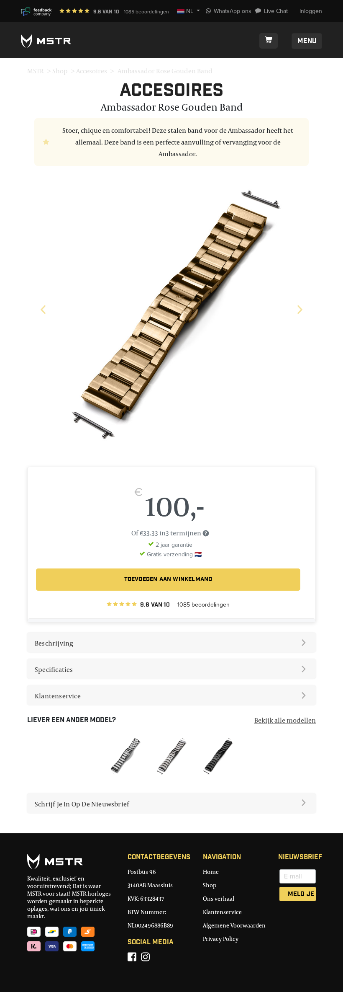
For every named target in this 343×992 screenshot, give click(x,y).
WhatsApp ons (232, 11)
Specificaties (54, 669)
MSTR (35, 70)
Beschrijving (54, 643)
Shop (60, 70)
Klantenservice (58, 695)
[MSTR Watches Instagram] (145, 957)
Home (211, 872)
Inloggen (310, 11)
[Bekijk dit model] (125, 755)
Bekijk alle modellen (285, 720)
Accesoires (91, 70)
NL (189, 11)
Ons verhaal (218, 898)
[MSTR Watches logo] (71, 861)
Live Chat (276, 11)
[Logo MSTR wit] (49, 41)
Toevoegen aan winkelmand (168, 580)
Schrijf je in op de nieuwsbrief (82, 804)
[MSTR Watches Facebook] (132, 957)
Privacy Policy (220, 939)
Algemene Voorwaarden (234, 925)
